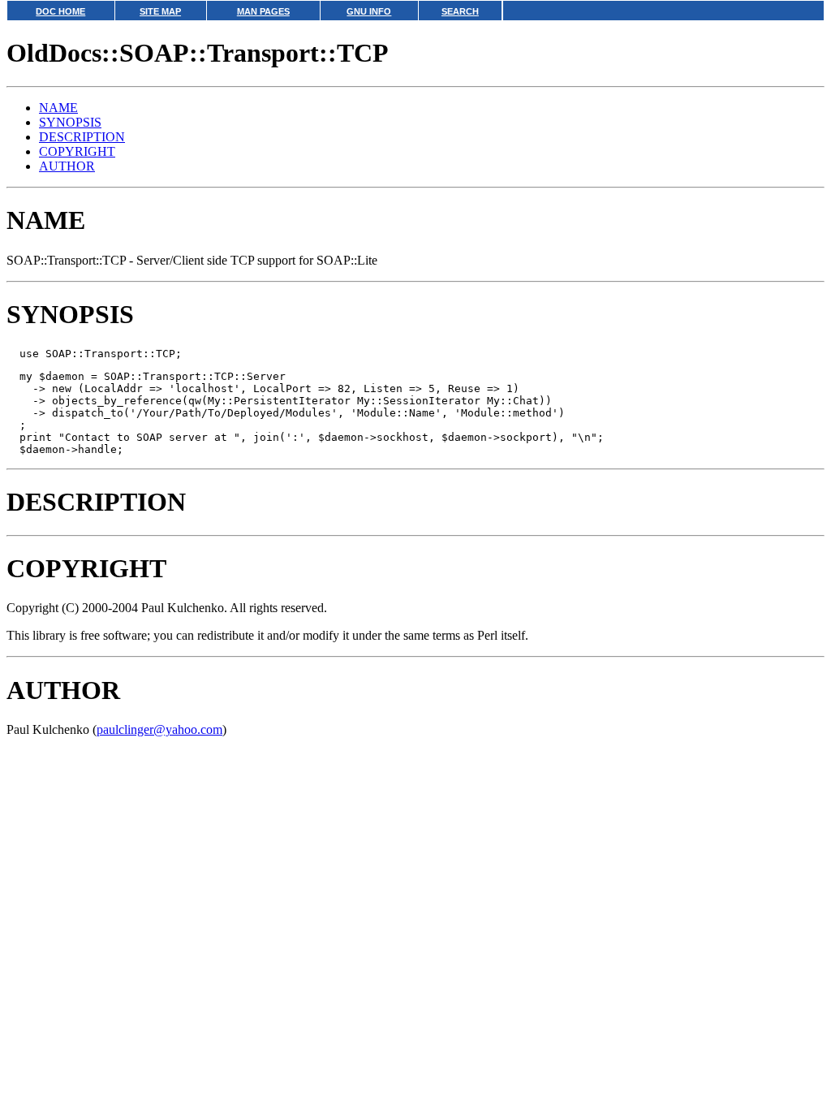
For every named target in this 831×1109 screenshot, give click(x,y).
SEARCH (460, 11)
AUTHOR (67, 166)
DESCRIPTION (82, 137)
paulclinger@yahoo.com (159, 729)
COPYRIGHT (77, 151)
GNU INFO (369, 11)
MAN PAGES (263, 11)
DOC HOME (60, 11)
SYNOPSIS (70, 122)
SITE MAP (160, 11)
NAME (58, 107)
